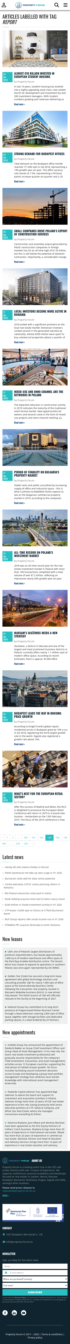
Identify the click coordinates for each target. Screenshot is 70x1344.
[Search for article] (56, 5)
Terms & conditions (52, 1334)
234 (18, 843)
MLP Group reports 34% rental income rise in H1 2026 (34, 919)
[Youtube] (23, 1312)
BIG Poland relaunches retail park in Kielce (28, 893)
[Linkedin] (14, 1312)
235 (26, 843)
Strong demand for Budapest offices (39, 154)
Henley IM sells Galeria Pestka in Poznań (27, 867)
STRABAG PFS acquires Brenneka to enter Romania (32, 925)
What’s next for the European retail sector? (38, 795)
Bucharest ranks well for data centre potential (30, 878)
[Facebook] (5, 1312)
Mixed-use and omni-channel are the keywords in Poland (38, 393)
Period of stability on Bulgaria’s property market (36, 473)
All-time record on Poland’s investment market (33, 554)
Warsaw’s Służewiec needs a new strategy (35, 634)
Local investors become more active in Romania (40, 313)
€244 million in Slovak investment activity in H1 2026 (33, 904)
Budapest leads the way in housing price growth (37, 715)
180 (26, 837)
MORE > (5, 1195)
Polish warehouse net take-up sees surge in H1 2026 (33, 872)
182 (41, 837)
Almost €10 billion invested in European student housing (34, 75)
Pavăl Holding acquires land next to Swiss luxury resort (35, 899)
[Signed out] (4, 6)
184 (57, 837)
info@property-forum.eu (19, 1241)
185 (65, 837)
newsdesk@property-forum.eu (19, 1190)
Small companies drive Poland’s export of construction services (40, 232)
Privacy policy (35, 1337)
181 (33, 837)
